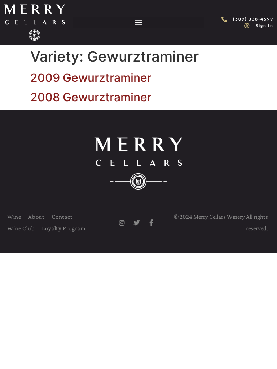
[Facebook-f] (151, 222)
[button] (138, 22)
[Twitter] (136, 222)
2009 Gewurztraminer (90, 78)
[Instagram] (121, 222)
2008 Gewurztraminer (90, 97)
